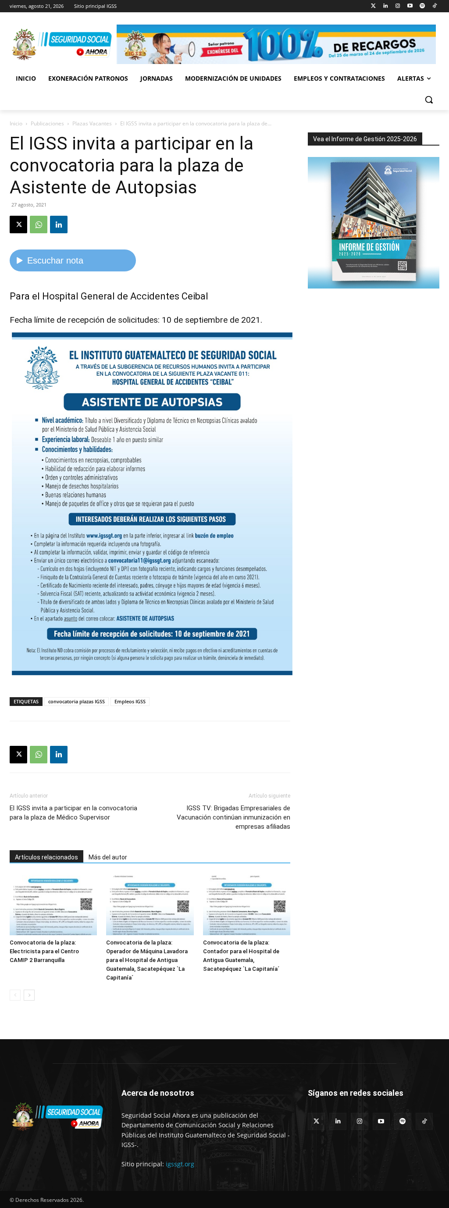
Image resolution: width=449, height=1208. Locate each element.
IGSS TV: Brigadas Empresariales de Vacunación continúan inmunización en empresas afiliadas (233, 817)
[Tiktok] (434, 6)
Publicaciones (47, 123)
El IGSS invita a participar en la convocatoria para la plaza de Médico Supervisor (73, 812)
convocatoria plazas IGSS (76, 701)
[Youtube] (410, 6)
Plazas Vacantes (92, 123)
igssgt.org (180, 1164)
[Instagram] (398, 6)
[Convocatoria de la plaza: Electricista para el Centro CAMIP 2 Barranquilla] (53, 905)
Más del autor (108, 857)
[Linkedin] (386, 6)
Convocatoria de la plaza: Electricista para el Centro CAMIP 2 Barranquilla (44, 951)
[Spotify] (422, 6)
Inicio (16, 123)
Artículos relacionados (46, 857)
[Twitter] (373, 6)
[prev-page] (15, 995)
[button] (428, 99)
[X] (18, 224)
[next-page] (29, 995)
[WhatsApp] (38, 224)
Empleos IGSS (130, 701)
